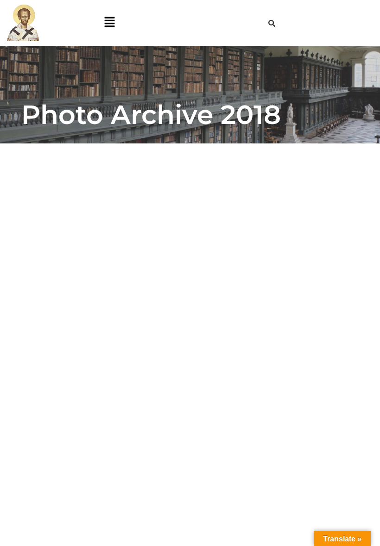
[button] (109, 23)
